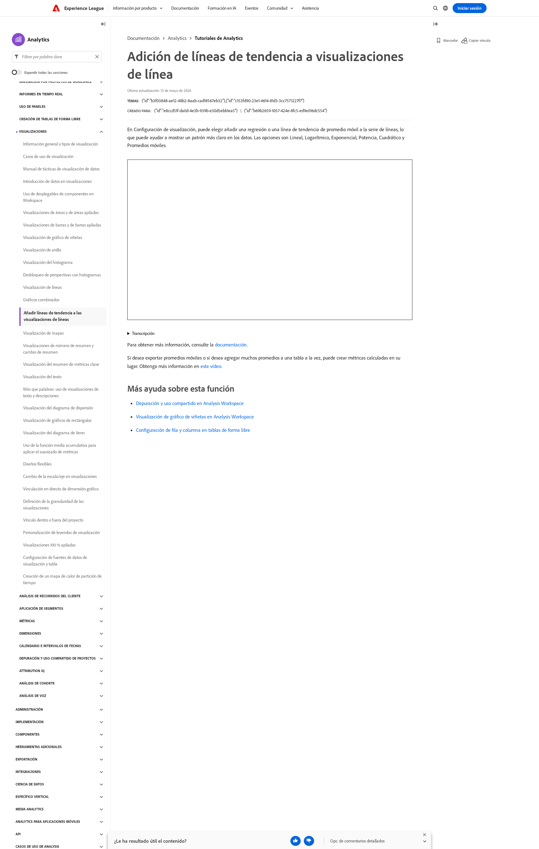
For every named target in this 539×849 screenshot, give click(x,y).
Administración (29, 710)
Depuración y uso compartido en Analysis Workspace (190, 403)
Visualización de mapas (43, 333)
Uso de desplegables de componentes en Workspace (58, 197)
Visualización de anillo (42, 250)
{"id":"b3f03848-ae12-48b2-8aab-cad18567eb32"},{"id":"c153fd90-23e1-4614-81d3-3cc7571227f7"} (223, 100)
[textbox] (57, 56)
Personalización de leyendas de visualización (61, 533)
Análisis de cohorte (37, 683)
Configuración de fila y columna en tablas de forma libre (193, 430)
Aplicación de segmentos (41, 609)
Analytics (177, 38)
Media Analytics (30, 809)
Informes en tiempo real (41, 94)
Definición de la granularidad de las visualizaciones (53, 504)
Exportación (26, 759)
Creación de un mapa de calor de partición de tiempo (62, 579)
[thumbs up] (295, 841)
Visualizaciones (33, 132)
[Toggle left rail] (103, 24)
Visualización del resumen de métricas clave (61, 364)
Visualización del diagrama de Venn (54, 433)
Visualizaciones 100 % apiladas (49, 545)
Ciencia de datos (30, 784)
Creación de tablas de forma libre (49, 119)
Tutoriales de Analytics (219, 38)
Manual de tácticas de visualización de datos (61, 169)
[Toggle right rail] (435, 24)
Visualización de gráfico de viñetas (52, 238)
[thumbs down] (309, 841)
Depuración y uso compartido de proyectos (57, 658)
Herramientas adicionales (39, 747)
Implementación (30, 722)
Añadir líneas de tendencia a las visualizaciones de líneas (53, 316)
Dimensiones (30, 634)
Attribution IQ (32, 671)
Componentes (28, 734)
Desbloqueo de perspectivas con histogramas (62, 275)
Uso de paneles (32, 107)
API (18, 834)
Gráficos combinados (41, 300)
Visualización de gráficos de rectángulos (57, 420)
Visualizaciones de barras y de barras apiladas (62, 225)
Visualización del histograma (48, 262)
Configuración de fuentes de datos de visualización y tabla (55, 561)
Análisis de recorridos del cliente (49, 596)
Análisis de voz (32, 696)
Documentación (143, 38)
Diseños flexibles (37, 464)
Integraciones (28, 772)
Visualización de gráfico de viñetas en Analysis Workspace (195, 416)
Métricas (27, 621)
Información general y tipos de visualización (60, 144)
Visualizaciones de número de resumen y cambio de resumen (58, 349)
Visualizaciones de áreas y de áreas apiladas (61, 213)
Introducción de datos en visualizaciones (57, 181)
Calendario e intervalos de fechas (50, 646)
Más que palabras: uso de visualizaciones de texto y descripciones (61, 392)
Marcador (450, 40)
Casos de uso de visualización (48, 157)
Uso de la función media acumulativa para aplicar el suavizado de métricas (59, 448)
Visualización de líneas (42, 287)
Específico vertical (32, 797)
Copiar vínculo (479, 40)
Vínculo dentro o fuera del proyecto (53, 520)
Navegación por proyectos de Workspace (55, 82)
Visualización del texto (42, 377)
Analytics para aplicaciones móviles (48, 822)
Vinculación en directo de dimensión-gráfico (61, 489)
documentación (231, 344)
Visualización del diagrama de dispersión (58, 408)
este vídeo (211, 366)
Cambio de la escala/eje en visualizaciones (60, 476)
